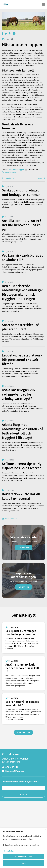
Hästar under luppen (16, 169)
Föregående (9, 178)
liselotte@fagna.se (14, 771)
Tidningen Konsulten (9, 172)
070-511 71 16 (11, 767)
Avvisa (23, 863)
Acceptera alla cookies (23, 856)
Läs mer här (24, 547)
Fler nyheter (23, 732)
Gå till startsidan (11, 519)
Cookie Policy (9, 851)
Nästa (40, 178)
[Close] (45, 829)
